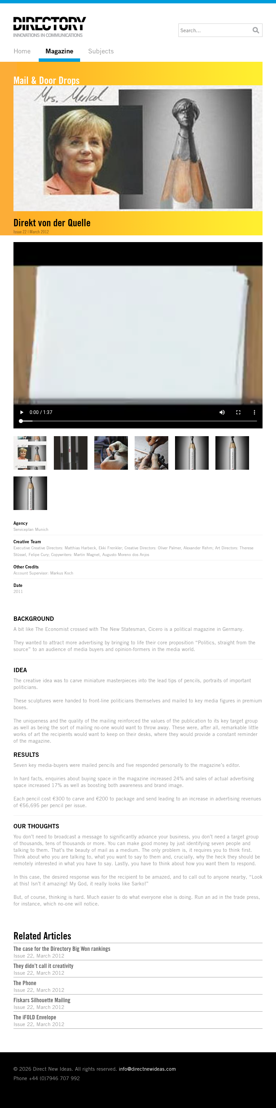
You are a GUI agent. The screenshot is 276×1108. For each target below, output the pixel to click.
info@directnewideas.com (147, 1069)
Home (22, 51)
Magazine (59, 51)
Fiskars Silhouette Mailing (41, 1000)
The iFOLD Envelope (34, 1017)
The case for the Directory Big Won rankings (61, 948)
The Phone (24, 982)
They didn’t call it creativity (43, 965)
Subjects (101, 51)
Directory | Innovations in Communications (50, 27)
